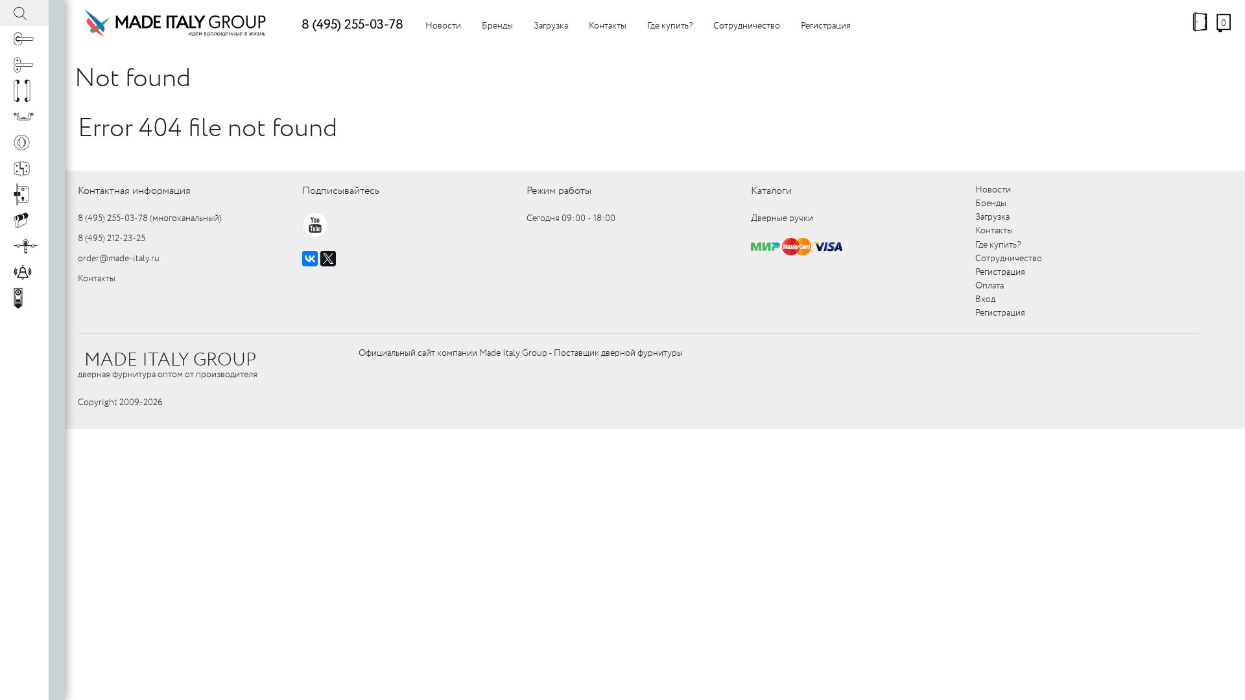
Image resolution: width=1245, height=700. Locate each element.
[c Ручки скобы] (24, 91)
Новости (443, 25)
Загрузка (551, 25)
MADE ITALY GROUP (170, 360)
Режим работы (559, 190)
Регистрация (826, 25)
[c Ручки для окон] (24, 65)
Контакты (607, 25)
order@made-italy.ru (119, 258)
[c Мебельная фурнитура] (24, 117)
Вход (985, 299)
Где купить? (670, 25)
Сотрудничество (746, 25)
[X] (328, 258)
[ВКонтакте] (310, 258)
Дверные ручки (782, 218)
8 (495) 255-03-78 (352, 25)
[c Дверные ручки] (24, 39)
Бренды (497, 25)
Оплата (989, 285)
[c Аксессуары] (24, 272)
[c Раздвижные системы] (24, 246)
